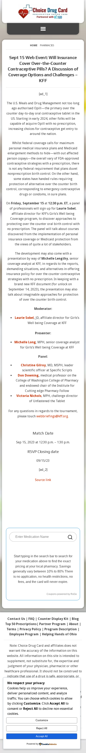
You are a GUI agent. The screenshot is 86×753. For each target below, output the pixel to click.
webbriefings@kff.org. (52, 416)
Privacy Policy (30, 629)
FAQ (31, 619)
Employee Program (24, 634)
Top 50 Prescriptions (21, 624)
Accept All (42, 736)
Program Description (60, 629)
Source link (43, 480)
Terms (11, 629)
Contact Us (16, 619)
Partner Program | (54, 624)
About (73, 624)
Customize (42, 720)
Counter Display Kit (53, 619)
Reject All (41, 728)
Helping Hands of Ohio (59, 634)
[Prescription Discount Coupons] (43, 11)
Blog (75, 619)
